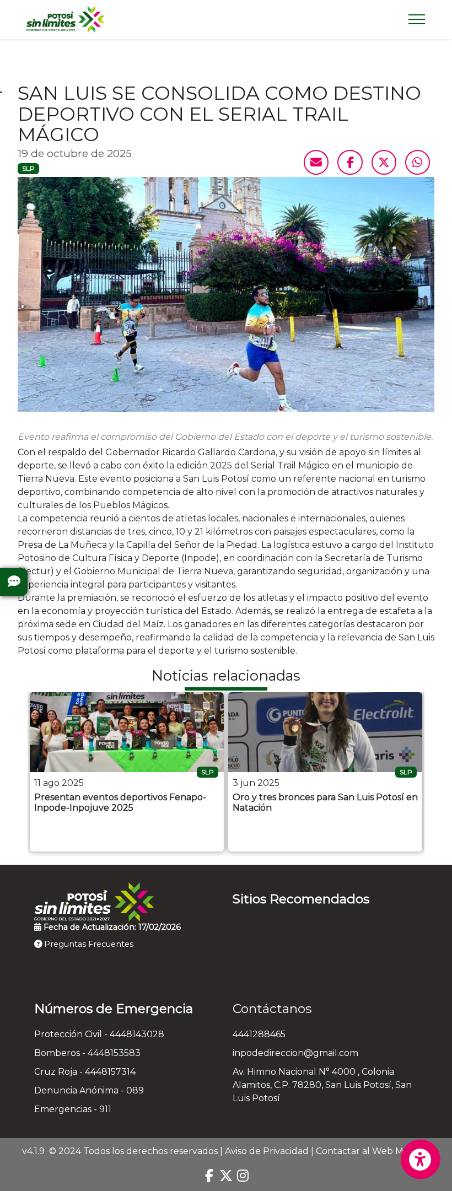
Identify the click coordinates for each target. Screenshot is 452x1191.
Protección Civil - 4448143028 (99, 1034)
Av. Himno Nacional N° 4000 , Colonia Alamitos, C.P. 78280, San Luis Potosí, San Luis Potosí (322, 1084)
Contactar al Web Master (371, 1151)
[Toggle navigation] (417, 19)
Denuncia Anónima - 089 (89, 1090)
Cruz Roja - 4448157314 (85, 1071)
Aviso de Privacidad (267, 1151)
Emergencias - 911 (72, 1109)
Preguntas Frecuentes (87, 944)
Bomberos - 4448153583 (87, 1053)
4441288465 (259, 1034)
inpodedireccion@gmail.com (295, 1053)
